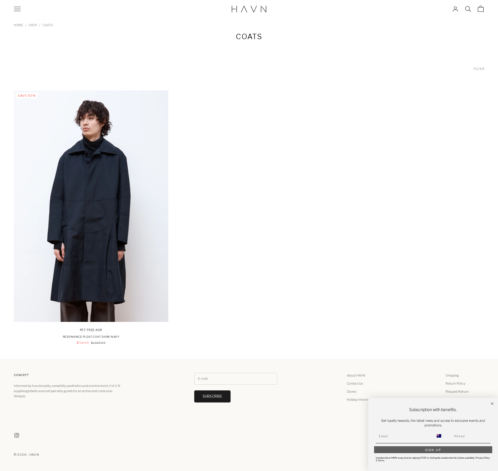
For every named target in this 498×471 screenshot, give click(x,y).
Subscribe (212, 396)
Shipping (452, 375)
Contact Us (355, 383)
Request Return (457, 392)
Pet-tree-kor (91, 330)
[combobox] (442, 435)
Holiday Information (361, 400)
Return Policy (455, 383)
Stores (351, 392)
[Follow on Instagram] (17, 435)
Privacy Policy (483, 458)
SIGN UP (433, 450)
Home (18, 25)
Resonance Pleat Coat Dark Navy (91, 336)
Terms (381, 460)
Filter (479, 69)
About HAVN (356, 375)
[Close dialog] (492, 404)
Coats (47, 25)
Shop (33, 25)
